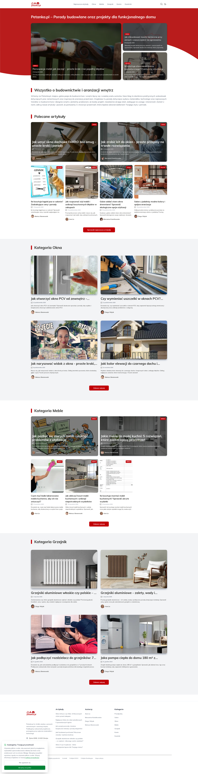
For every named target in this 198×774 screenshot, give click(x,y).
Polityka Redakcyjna (87, 758)
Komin (119, 4)
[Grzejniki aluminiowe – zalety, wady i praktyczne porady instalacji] (134, 569)
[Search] (161, 4)
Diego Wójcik (109, 312)
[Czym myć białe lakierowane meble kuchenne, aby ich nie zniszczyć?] (47, 476)
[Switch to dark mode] (165, 4)
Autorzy (88, 709)
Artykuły (60, 709)
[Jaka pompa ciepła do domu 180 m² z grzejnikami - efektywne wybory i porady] (134, 634)
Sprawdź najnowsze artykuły (99, 230)
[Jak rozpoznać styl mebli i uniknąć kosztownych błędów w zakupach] (81, 182)
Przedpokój (118, 714)
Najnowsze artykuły (81, 4)
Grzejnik (110, 4)
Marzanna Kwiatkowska (113, 158)
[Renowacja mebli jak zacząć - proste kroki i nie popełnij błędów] (76, 51)
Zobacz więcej (99, 388)
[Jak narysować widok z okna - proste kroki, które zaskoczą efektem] (64, 340)
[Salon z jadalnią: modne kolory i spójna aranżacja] (150, 182)
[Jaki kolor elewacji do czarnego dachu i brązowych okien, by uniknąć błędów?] (134, 340)
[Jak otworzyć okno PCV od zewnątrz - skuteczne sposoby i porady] (64, 275)
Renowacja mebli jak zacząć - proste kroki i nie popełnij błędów (68, 68)
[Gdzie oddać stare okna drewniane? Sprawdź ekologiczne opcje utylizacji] (116, 182)
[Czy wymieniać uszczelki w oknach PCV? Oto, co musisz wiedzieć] (134, 275)
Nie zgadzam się (24, 763)
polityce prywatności (32, 758)
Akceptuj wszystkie (24, 768)
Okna (94, 4)
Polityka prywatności (54, 758)
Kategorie (119, 709)
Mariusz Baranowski (42, 312)
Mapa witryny (99, 758)
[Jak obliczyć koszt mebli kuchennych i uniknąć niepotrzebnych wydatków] (81, 476)
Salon (116, 717)
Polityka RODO (74, 758)
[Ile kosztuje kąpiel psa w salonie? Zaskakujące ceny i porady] (47, 182)
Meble (101, 4)
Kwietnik (128, 4)
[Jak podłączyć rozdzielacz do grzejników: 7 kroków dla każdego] (64, 634)
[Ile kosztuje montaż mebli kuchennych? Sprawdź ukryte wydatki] (116, 476)
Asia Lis (38, 158)
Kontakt (64, 758)
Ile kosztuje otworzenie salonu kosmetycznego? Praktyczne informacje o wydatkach (144, 69)
